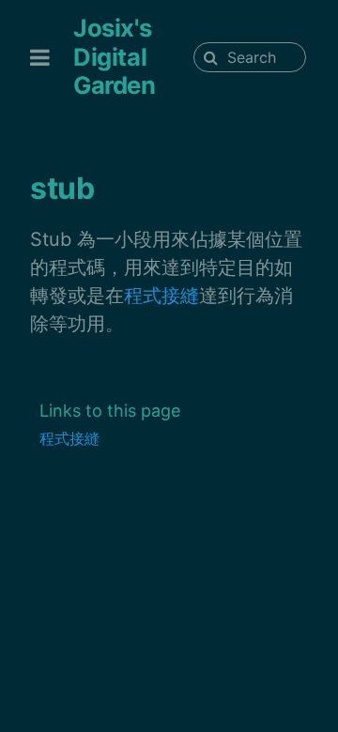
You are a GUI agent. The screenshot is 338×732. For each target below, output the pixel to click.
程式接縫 (161, 295)
